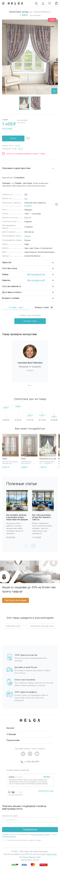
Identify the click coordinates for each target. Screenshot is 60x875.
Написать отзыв (30, 321)
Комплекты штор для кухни (42, 626)
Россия (27, 236)
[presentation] (33, 546)
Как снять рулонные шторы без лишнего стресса (41, 517)
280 (25, 199)
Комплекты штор (13, 626)
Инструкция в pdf (36, 274)
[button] (28, 385)
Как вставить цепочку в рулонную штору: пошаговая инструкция (17, 517)
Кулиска (28, 205)
